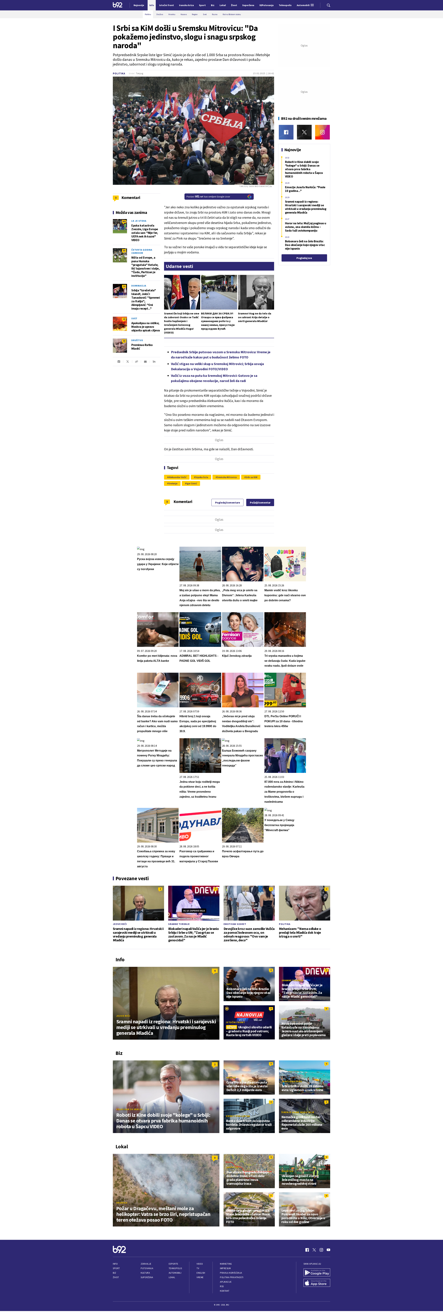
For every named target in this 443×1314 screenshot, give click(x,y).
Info (115, 1263)
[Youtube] (328, 1250)
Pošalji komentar (260, 502)
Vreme (200, 1277)
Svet (134, 318)
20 (124, 319)
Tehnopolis (175, 1268)
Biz (114, 1272)
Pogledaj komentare (227, 502)
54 (124, 286)
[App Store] (317, 1283)
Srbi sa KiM (251, 477)
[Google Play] (317, 1272)
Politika (119, 73)
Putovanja (147, 1268)
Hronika (121, 1202)
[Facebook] (286, 132)
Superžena (147, 1277)
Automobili (175, 1272)
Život (116, 1277)
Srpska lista (201, 477)
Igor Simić (191, 483)
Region (231, 1077)
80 (124, 250)
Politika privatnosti (231, 1277)
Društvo (137, 340)
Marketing (226, 1263)
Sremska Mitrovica (227, 477)
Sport (116, 1268)
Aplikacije (226, 1281)
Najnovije (139, 5)
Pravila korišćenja (231, 1272)
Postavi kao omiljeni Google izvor (208, 196)
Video (200, 1263)
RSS (222, 1286)
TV (198, 1268)
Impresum (225, 1268)
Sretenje (173, 483)
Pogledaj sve (304, 258)
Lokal (172, 1277)
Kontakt (224, 1290)
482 (124, 221)
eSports (173, 1263)
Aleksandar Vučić (177, 477)
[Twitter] (304, 132)
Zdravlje (146, 1263)
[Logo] (117, 5)
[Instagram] (322, 132)
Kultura (145, 1272)
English (201, 1272)
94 (124, 341)
